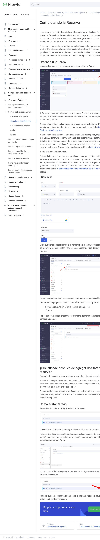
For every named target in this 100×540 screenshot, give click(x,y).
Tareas (12, 46)
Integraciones (15, 215)
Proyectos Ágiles (16, 100)
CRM (10, 36)
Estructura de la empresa (19, 69)
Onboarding (14, 187)
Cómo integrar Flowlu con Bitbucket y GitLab (18, 152)
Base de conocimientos (19, 177)
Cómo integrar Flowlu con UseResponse (18, 164)
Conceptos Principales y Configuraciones (18, 106)
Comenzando (14, 24)
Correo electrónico (17, 50)
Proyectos (13, 41)
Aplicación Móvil (16, 201)
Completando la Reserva (20, 121)
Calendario (13, 83)
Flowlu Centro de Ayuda (17, 14)
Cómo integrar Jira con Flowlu (20, 147)
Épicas (13, 135)
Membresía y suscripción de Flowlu (19, 30)
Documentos (14, 65)
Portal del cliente (16, 79)
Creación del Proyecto (19, 116)
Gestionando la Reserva (20, 126)
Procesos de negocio (18, 60)
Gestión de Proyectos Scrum (20, 112)
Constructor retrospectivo (18, 158)
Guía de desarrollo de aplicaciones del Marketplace (17, 208)
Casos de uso (14, 196)
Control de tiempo (16, 88)
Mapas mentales (16, 182)
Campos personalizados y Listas (19, 94)
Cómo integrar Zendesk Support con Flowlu (21, 140)
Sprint (12, 130)
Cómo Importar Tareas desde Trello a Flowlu (20, 171)
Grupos (12, 191)
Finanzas (12, 55)
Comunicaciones (16, 74)
